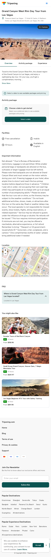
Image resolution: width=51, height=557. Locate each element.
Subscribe (25, 485)
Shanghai (16, 500)
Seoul (38, 504)
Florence (5, 531)
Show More (6, 83)
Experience (42, 63)
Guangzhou (6, 513)
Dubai (11, 526)
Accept (38, 545)
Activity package (25, 63)
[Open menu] (46, 3)
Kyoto (45, 504)
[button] (25, 259)
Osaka (41, 500)
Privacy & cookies (9, 445)
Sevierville (26, 500)
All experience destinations (12, 535)
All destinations (19, 513)
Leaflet (25, 276)
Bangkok (5, 504)
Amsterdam (15, 531)
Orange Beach (26, 509)
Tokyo (34, 500)
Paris (17, 526)
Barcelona (43, 526)
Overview (8, 63)
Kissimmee (6, 500)
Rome (4, 526)
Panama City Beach (26, 504)
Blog (4, 433)
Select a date (25, 119)
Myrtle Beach (7, 509)
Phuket (25, 531)
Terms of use (7, 439)
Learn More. (22, 549)
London (37, 509)
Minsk (16, 509)
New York (33, 526)
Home (4, 428)
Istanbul (14, 504)
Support (5, 450)
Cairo (32, 531)
